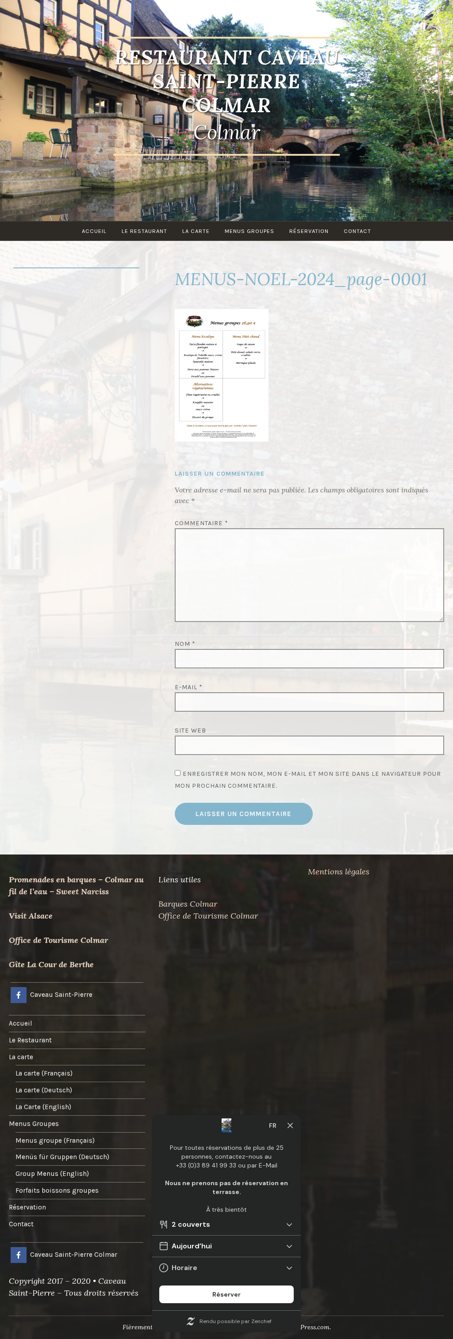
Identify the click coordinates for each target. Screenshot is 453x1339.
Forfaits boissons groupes (57, 1190)
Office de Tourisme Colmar (58, 940)
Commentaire (201, 523)
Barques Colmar (187, 904)
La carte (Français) (44, 1073)
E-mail (189, 687)
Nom (185, 644)
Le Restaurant (144, 231)
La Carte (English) (43, 1107)
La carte (196, 231)
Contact (357, 231)
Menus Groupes (249, 231)
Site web (190, 730)
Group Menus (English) (52, 1174)
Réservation (309, 231)
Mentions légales (338, 871)
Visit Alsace (31, 916)
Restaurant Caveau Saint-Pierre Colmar (226, 81)
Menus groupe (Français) (55, 1140)
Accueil (94, 231)
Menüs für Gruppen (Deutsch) (62, 1157)
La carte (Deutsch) (43, 1090)
